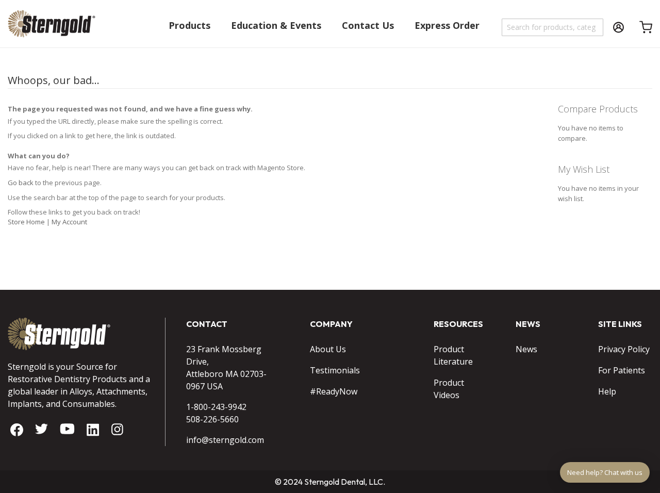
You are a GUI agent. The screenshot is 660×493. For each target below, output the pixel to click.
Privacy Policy (624, 349)
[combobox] (553, 27)
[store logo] (51, 28)
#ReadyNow (333, 391)
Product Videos (449, 389)
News (526, 349)
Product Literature (453, 355)
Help (607, 391)
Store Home (26, 221)
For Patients (621, 370)
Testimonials (335, 370)
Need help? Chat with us (604, 472)
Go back (21, 182)
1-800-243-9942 (216, 407)
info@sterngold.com (225, 440)
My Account (69, 221)
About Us (328, 349)
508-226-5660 (212, 419)
